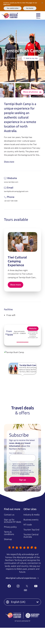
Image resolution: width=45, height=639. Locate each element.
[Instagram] (18, 586)
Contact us (9, 514)
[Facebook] (9, 586)
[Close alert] (42, 2)
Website (32, 328)
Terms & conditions (9, 533)
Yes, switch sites (12, 8)
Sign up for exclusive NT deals (12, 520)
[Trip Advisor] (25, 590)
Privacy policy (10, 527)
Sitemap (8, 539)
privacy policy (24, 474)
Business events (31, 519)
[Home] (10, 15)
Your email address (15, 453)
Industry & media (32, 514)
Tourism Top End (31, 529)
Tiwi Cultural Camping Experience (17, 261)
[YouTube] (35, 586)
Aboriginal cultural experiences (21, 578)
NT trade (28, 524)
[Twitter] (26, 586)
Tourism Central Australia (31, 535)
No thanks (29, 8)
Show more (9, 161)
